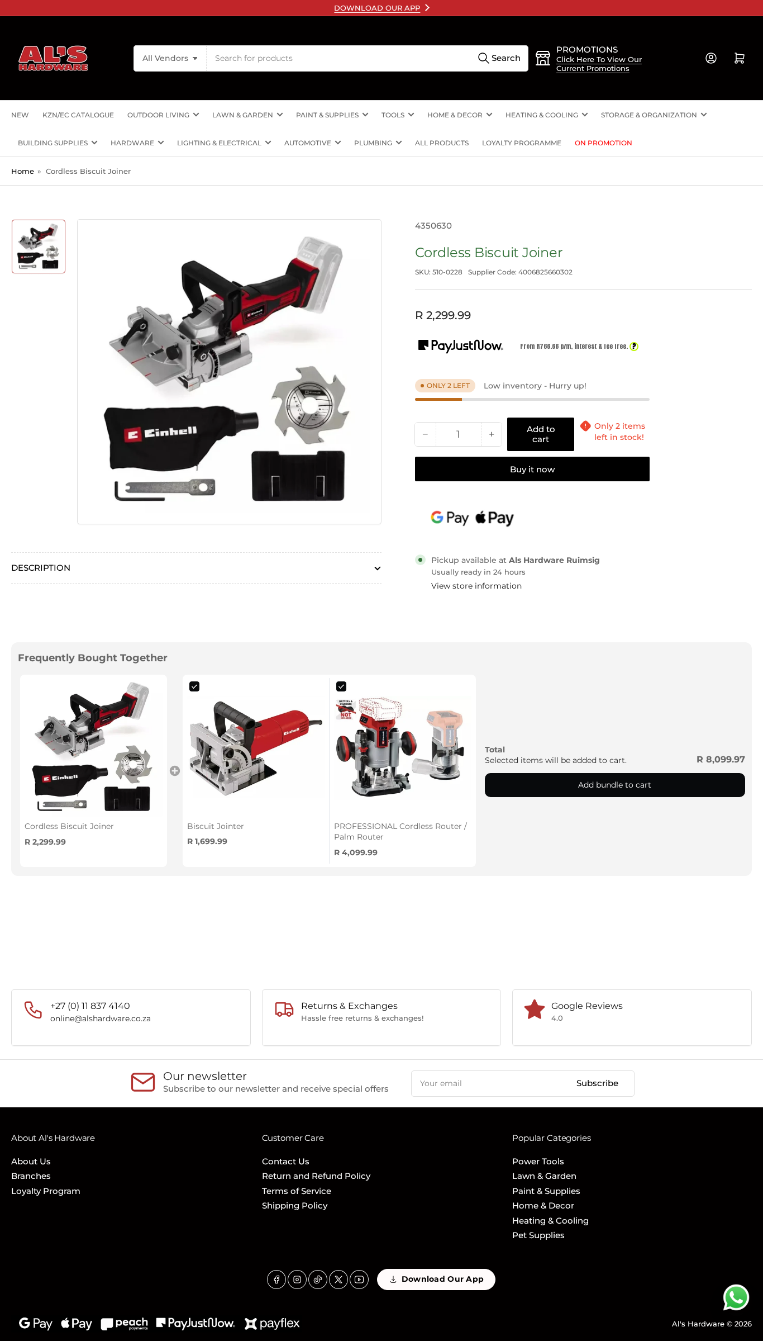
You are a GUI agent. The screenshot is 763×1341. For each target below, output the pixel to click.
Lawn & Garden (242, 115)
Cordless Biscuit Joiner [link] (69, 826)
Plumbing (373, 143)
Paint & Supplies (327, 115)
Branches (31, 1176)
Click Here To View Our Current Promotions (599, 64)
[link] (94, 748)
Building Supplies (53, 143)
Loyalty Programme (521, 143)
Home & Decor (455, 115)
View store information (476, 586)
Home (22, 171)
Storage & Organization (649, 115)
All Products (442, 143)
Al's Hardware (698, 1323)
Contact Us (285, 1161)
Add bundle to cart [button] (614, 785)
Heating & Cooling (542, 115)
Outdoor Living (158, 115)
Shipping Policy (294, 1205)
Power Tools (538, 1161)
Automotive (307, 143)
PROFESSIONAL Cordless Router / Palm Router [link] (400, 831)
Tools (393, 115)
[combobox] (367, 58)
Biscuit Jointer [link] (215, 826)
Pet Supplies (538, 1235)
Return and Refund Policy (316, 1176)
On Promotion (603, 143)
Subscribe (597, 1083)
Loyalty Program (45, 1191)
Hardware (132, 143)
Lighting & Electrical (219, 143)
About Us (31, 1161)
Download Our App (443, 1278)
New (20, 115)
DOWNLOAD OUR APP (377, 7)
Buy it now (532, 469)
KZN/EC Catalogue (78, 115)
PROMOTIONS (587, 49)
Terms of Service (296, 1191)
